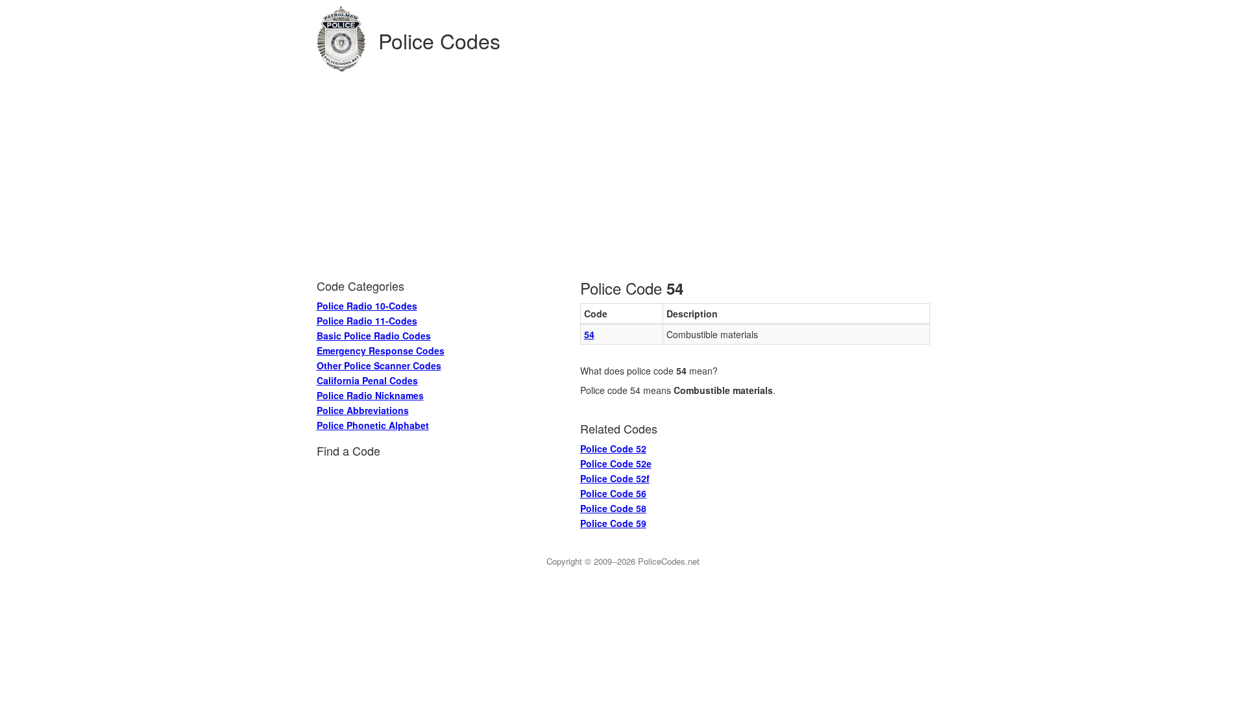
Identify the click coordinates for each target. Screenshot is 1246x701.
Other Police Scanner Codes (379, 365)
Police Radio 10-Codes (367, 305)
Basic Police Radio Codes (374, 335)
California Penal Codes (367, 380)
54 (589, 334)
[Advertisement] (623, 169)
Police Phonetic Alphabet (373, 425)
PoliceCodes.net (669, 561)
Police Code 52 (613, 448)
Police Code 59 (613, 523)
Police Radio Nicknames (370, 395)
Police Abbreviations (363, 410)
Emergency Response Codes (381, 350)
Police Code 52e (616, 463)
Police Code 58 (613, 508)
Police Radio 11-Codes (367, 320)
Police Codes (439, 40)
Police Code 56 (613, 493)
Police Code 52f (615, 478)
